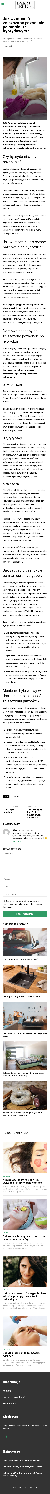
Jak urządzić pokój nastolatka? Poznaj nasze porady (23, 1474)
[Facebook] (18, 53)
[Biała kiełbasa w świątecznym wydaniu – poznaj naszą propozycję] (25, 1095)
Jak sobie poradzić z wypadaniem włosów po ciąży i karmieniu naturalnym (24, 1296)
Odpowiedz (17, 841)
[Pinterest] (31, 53)
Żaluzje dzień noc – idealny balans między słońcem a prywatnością (23, 1074)
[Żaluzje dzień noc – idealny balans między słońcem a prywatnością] (25, 1055)
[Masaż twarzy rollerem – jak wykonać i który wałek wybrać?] (25, 1157)
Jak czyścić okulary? (10, 810)
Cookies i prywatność (14, 1397)
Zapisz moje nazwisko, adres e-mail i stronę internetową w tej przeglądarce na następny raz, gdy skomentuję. (22, 904)
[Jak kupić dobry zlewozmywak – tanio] (25, 979)
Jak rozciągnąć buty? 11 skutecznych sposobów (35, 813)
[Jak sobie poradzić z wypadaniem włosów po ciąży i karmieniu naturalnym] (25, 1271)
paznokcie (14, 796)
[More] (44, 53)
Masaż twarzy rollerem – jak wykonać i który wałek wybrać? (22, 1181)
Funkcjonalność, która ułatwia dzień (20, 959)
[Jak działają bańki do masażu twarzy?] (25, 1331)
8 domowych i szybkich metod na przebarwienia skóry (24, 1238)
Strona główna (8, 38)
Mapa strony (9, 1403)
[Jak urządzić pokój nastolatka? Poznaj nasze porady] (25, 1016)
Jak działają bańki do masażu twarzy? (21, 1354)
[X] (25, 53)
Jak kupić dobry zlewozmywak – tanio (21, 996)
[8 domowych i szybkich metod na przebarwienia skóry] (25, 1214)
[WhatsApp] (38, 53)
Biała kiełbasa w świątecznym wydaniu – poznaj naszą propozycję (22, 1113)
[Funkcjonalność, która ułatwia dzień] (25, 942)
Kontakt (7, 1390)
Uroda (18, 38)
